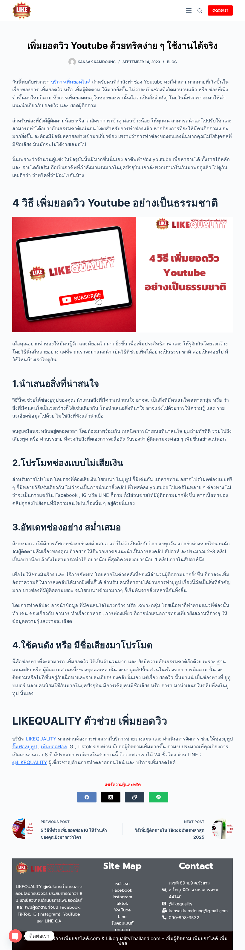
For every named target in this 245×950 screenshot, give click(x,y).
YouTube (122, 910)
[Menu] (189, 10)
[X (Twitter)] (110, 797)
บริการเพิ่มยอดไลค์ (71, 82)
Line (122, 916)
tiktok (122, 903)
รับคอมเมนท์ (122, 923)
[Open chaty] (15, 936)
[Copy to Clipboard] (134, 797)
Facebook (122, 890)
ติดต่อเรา (220, 10)
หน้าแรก (122, 884)
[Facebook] (87, 797)
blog (172, 62)
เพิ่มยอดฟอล (54, 746)
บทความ (122, 930)
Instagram (122, 897)
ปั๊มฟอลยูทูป (24, 746)
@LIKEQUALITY (29, 762)
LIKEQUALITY (41, 739)
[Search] (199, 10)
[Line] (158, 797)
